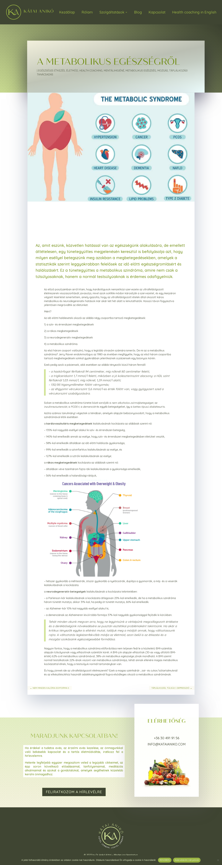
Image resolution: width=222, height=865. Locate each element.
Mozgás (162, 70)
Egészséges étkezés (51, 70)
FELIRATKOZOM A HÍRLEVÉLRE (74, 792)
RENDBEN (165, 860)
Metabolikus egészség (140, 70)
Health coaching (90, 70)
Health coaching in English (194, 12)
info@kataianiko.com (167, 744)
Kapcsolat (157, 12)
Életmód (72, 70)
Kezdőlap (67, 12)
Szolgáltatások (111, 12)
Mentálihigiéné (114, 70)
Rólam (87, 12)
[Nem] (218, 860)
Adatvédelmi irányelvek (187, 860)
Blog (138, 12)
